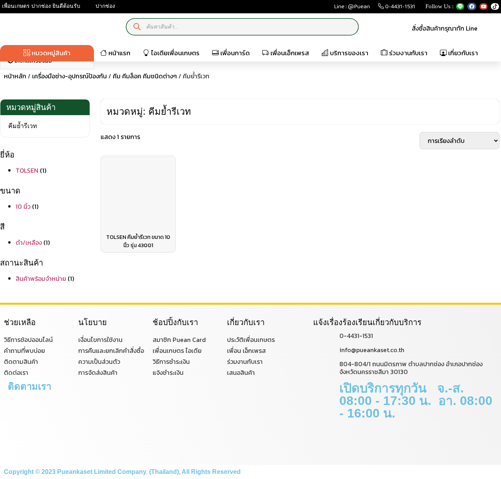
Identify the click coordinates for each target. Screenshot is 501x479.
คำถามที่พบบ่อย (24, 350)
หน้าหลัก (15, 76)
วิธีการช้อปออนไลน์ (28, 339)
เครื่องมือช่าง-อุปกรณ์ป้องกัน (69, 76)
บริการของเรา (348, 53)
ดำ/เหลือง (29, 242)
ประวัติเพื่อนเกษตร (251, 339)
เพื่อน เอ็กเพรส (246, 350)
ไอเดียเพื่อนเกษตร (175, 53)
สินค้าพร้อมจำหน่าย (41, 278)
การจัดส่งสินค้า (97, 372)
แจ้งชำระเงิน (168, 372)
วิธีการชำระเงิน (171, 361)
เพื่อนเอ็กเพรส (289, 53)
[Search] (137, 26)
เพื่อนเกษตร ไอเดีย (177, 350)
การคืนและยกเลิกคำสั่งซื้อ (111, 350)
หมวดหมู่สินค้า (50, 53)
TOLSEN (27, 170)
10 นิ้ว (23, 206)
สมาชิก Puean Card (179, 339)
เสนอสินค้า (241, 372)
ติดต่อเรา (16, 372)
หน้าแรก (118, 53)
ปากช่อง (104, 6)
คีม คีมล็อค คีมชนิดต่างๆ (145, 76)
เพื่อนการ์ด (234, 53)
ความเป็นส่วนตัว (99, 361)
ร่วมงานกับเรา (407, 53)
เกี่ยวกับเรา (462, 53)
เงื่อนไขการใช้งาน (100, 339)
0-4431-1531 (399, 8)
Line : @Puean (352, 8)
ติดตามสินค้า (21, 361)
